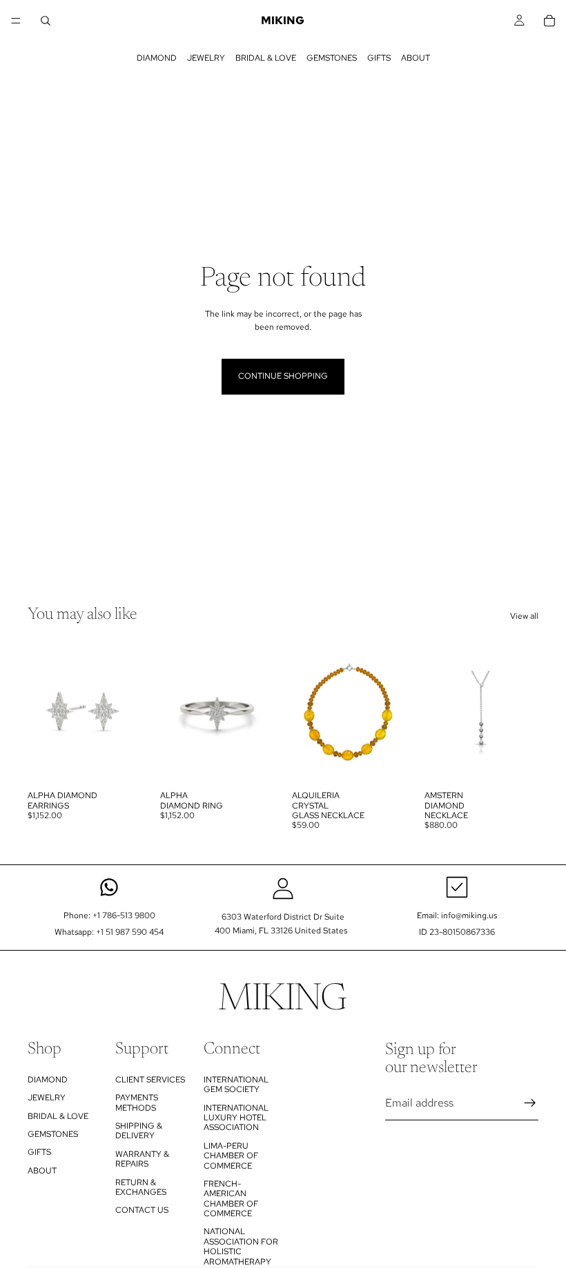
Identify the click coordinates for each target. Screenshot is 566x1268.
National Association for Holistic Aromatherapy (241, 1246)
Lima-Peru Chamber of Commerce (231, 1155)
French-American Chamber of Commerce (231, 1198)
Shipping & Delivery (138, 1130)
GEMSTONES (331, 57)
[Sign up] (530, 1102)
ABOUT (415, 57)
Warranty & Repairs (142, 1159)
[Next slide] (127, 712)
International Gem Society (236, 1084)
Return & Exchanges (140, 1186)
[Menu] (16, 21)
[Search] (45, 21)
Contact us (141, 1210)
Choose (132, 762)
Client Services (150, 1079)
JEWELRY (206, 57)
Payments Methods (136, 1102)
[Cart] (549, 21)
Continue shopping (283, 376)
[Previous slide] (43, 712)
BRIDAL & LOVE (265, 57)
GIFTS (379, 57)
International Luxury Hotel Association (236, 1117)
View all (524, 616)
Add (397, 762)
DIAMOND (157, 57)
